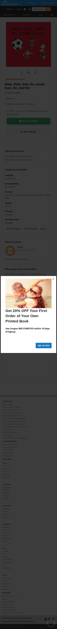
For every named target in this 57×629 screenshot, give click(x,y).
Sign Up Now (44, 345)
